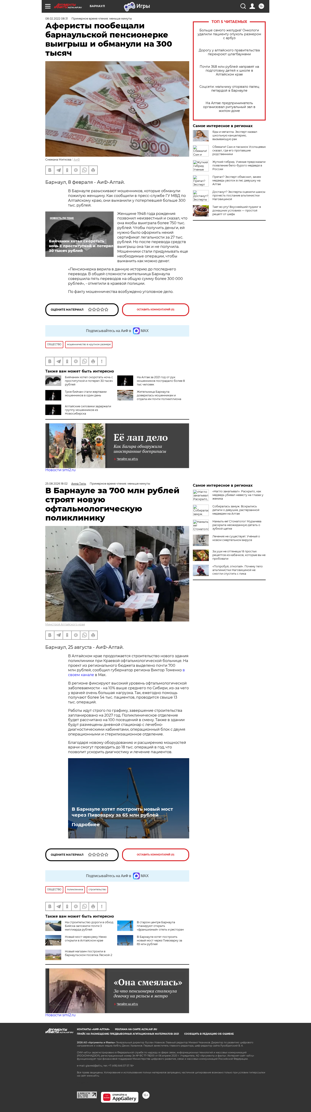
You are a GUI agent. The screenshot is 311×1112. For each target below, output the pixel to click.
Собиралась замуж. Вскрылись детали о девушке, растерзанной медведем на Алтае (235, 510)
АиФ (77, 159)
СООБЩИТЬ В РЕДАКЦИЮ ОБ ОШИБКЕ (209, 1033)
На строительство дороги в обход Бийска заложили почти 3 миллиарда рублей (89, 926)
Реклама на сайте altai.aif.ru (136, 1029)
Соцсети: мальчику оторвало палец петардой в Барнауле (229, 89)
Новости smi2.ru (60, 470)
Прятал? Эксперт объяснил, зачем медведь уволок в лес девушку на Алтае (236, 180)
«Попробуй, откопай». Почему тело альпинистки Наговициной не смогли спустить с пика (237, 570)
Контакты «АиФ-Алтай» (93, 1029)
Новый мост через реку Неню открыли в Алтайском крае (86, 938)
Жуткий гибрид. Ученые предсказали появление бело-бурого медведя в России (238, 165)
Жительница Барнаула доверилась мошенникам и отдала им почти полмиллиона (159, 395)
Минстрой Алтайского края (65, 624)
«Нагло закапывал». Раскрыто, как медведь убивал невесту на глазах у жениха (237, 495)
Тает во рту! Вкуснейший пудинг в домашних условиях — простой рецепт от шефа (236, 210)
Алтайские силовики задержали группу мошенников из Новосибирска (88, 410)
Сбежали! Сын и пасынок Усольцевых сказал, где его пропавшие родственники (239, 150)
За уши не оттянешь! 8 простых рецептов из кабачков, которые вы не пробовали (238, 555)
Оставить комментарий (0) (155, 309)
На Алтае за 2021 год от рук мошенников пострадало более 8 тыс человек (161, 380)
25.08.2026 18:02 (56, 483)
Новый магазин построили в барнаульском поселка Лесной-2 (88, 953)
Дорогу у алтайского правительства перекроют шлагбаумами (229, 52)
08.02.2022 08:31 (56, 18)
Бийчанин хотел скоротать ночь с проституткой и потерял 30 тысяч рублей (89, 380)
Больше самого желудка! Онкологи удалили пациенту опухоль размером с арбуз (229, 34)
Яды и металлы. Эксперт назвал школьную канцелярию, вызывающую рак (234, 135)
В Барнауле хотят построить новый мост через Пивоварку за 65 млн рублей (122, 812)
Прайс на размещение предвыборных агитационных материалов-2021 (128, 1033)
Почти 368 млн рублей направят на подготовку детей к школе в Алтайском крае (229, 70)
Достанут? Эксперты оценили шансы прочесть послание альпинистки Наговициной (238, 195)
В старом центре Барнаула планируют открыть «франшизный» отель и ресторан (160, 926)
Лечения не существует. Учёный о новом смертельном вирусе (236, 538)
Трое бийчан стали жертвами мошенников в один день (86, 393)
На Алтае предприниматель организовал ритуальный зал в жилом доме (229, 107)
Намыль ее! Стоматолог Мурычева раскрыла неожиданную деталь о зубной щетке (236, 525)
